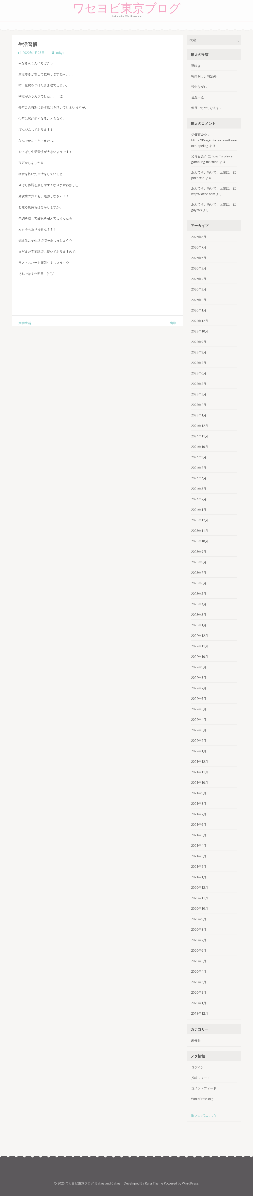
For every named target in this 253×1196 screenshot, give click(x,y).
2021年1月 (198, 877)
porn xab (198, 178)
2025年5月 (198, 384)
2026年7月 (198, 247)
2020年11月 (199, 898)
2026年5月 (198, 268)
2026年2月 (198, 300)
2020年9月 (198, 919)
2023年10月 (199, 541)
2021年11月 (199, 772)
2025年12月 (199, 321)
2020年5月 (198, 961)
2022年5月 (198, 709)
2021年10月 (199, 782)
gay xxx (196, 210)
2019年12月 (199, 1013)
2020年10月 (199, 908)
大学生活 (24, 323)
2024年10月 (199, 447)
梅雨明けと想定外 (203, 76)
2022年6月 (198, 698)
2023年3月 (198, 614)
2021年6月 (198, 824)
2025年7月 (198, 363)
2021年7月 (198, 814)
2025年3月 (198, 394)
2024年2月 (198, 499)
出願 (173, 323)
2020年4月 (198, 971)
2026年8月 (198, 237)
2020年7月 (198, 940)
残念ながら (199, 87)
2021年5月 (198, 835)
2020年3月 (198, 982)
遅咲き (196, 66)
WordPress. (190, 1183)
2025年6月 (198, 373)
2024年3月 (198, 489)
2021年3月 (198, 856)
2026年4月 (198, 279)
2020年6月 (198, 950)
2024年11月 (199, 436)
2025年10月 (199, 331)
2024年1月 (198, 510)
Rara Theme (154, 1183)
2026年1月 (198, 310)
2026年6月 (198, 258)
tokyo (60, 52)
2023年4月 (198, 604)
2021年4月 (198, 845)
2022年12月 (199, 635)
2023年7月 (198, 572)
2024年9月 (198, 457)
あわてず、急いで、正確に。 (211, 172)
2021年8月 (198, 803)
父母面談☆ (199, 134)
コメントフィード (203, 1088)
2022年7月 (198, 688)
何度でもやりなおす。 (207, 108)
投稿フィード (200, 1078)
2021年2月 (198, 866)
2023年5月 (198, 593)
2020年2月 (198, 992)
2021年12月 (199, 761)
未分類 (196, 1040)
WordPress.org (202, 1099)
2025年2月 (198, 405)
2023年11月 (199, 530)
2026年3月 (198, 289)
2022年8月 (198, 677)
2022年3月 (198, 730)
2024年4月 (198, 478)
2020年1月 (198, 1003)
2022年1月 (198, 751)
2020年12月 (199, 887)
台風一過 (197, 97)
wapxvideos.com (203, 194)
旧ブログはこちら (203, 1115)
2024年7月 (198, 468)
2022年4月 (198, 719)
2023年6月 (198, 583)
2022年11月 (199, 646)
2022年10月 (199, 656)
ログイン (197, 1067)
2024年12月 (199, 426)
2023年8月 (198, 562)
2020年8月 (198, 929)
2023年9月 (198, 551)
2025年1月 (198, 415)
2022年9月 (198, 667)
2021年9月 (198, 793)
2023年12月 (199, 520)
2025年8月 (198, 352)
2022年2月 (198, 740)
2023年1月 (198, 625)
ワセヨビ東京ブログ (127, 8)
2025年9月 (198, 342)
